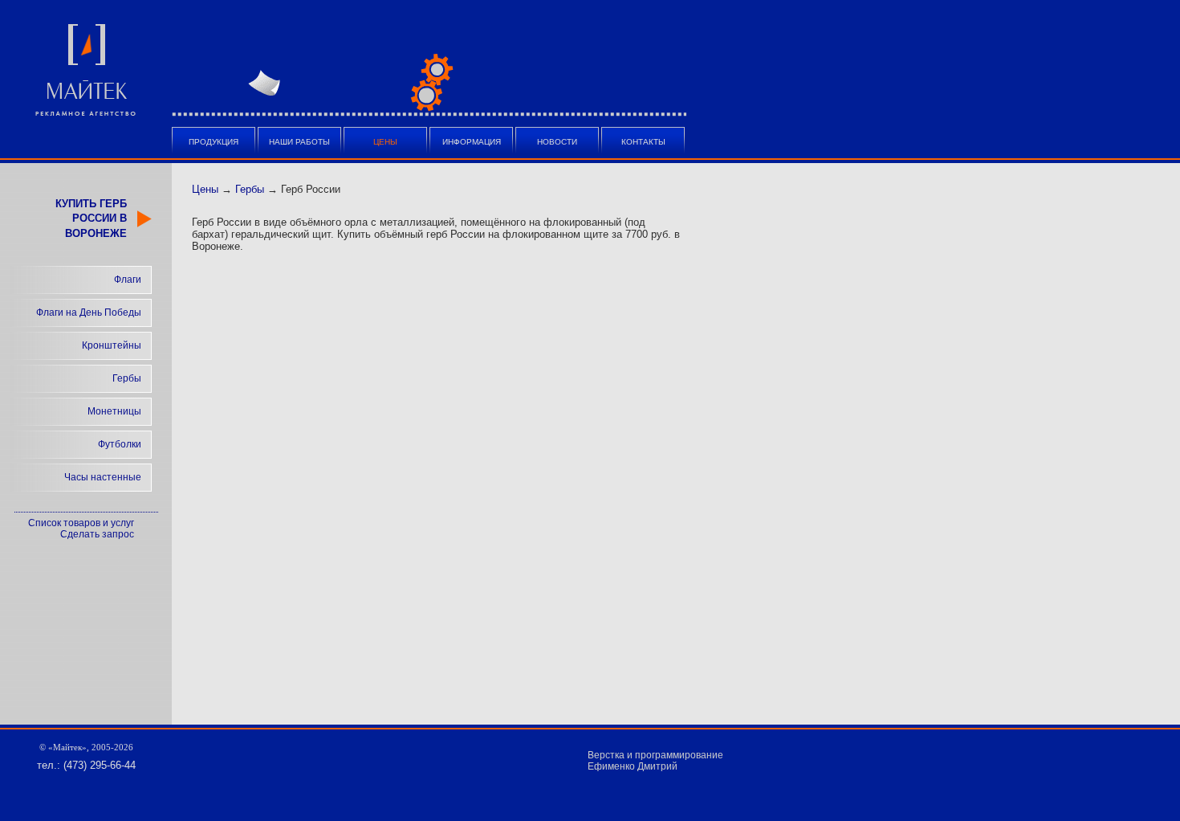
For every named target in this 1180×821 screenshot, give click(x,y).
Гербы (126, 378)
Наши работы (299, 141)
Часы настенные (102, 477)
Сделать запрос (97, 534)
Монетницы (114, 411)
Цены (205, 189)
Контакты (643, 141)
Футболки (119, 444)
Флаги (127, 279)
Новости (557, 141)
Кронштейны (111, 345)
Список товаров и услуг (81, 523)
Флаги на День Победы (88, 312)
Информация (471, 141)
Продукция (213, 141)
